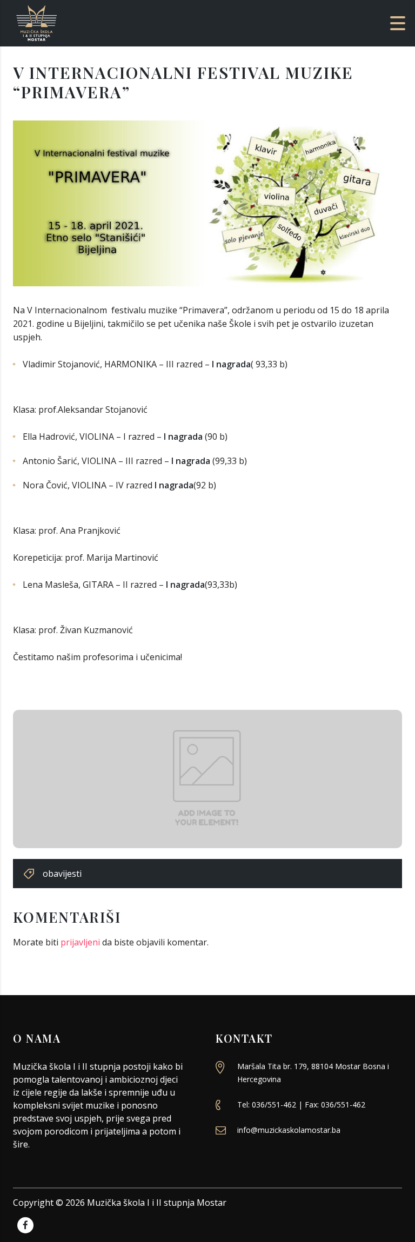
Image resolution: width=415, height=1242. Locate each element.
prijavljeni (80, 942)
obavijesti (62, 874)
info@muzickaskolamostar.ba (288, 1130)
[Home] (75, 22)
